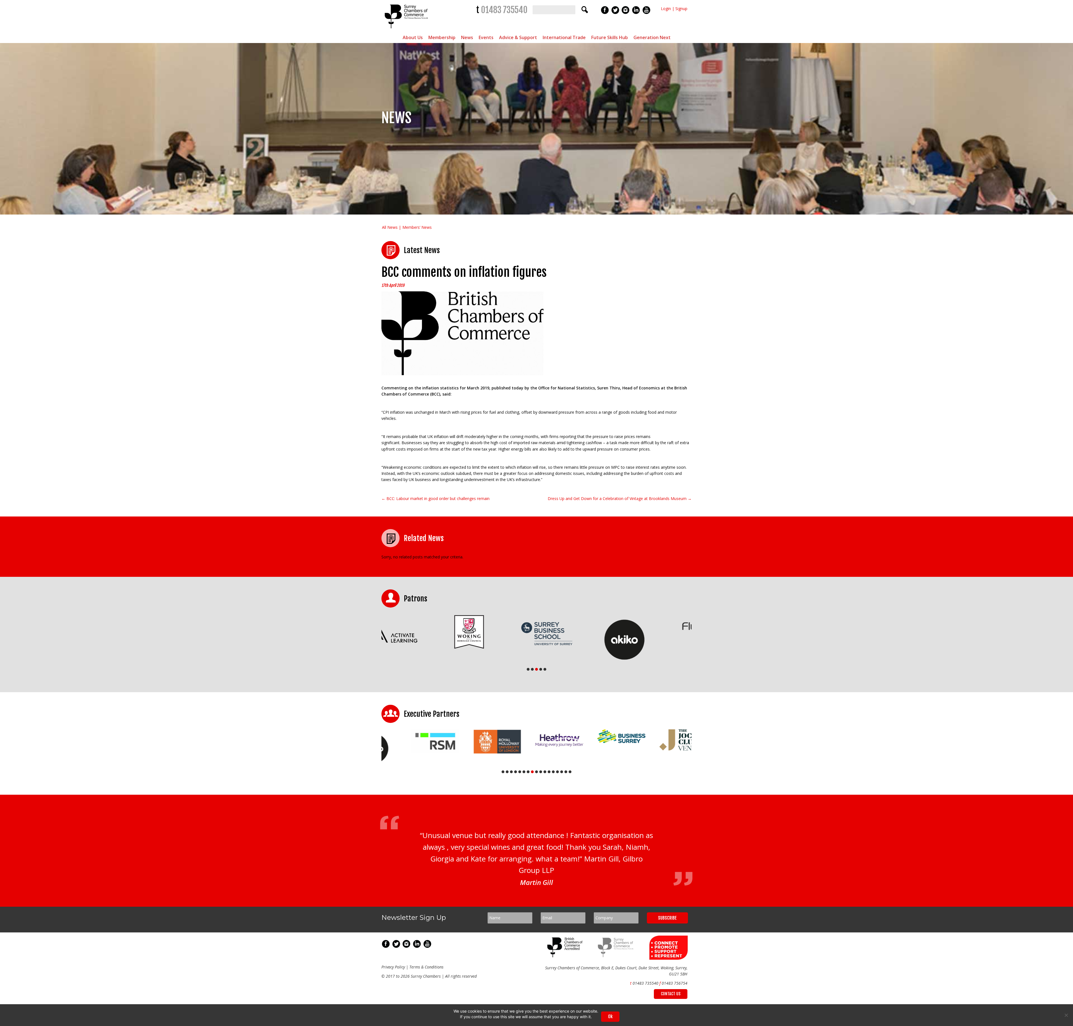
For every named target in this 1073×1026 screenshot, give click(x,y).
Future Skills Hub (609, 37)
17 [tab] (570, 771)
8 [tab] (532, 771)
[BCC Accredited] (566, 955)
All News (390, 227)
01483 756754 (674, 983)
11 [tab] (544, 771)
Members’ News (417, 227)
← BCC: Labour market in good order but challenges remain (435, 498)
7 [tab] (528, 771)
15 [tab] (561, 771)
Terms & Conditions (426, 967)
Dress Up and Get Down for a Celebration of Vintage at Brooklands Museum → (620, 498)
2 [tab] (532, 669)
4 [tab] (540, 669)
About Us (413, 37)
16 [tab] (565, 771)
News (467, 37)
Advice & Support (518, 37)
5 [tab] (544, 669)
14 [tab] (557, 771)
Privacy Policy (393, 967)
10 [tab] (540, 771)
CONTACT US (670, 993)
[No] (1066, 1015)
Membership (441, 37)
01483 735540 (504, 10)
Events (486, 37)
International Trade (564, 37)
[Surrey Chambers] (407, 29)
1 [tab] (528, 669)
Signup (681, 8)
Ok (610, 1016)
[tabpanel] (420, 633)
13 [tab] (553, 771)
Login (666, 8)
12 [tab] (549, 771)
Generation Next (652, 37)
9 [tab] (536, 771)
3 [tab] (536, 669)
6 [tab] (524, 771)
